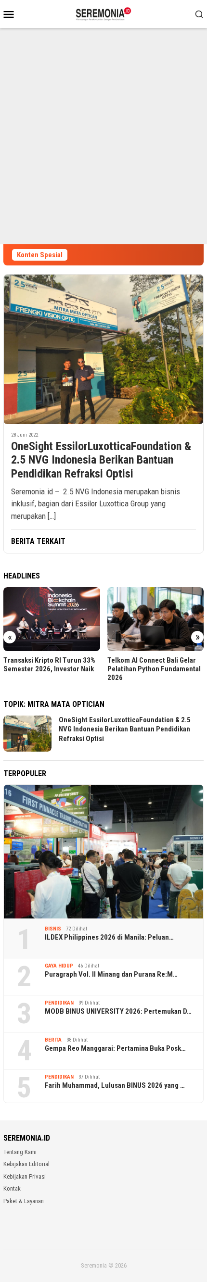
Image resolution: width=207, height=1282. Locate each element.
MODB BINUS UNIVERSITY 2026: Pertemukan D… (118, 1011)
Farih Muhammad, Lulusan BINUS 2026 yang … (115, 1085)
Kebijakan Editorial (26, 1164)
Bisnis (53, 929)
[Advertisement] (103, 136)
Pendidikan (59, 1003)
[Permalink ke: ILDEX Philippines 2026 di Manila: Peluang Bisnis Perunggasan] (103, 851)
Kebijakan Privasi (24, 1176)
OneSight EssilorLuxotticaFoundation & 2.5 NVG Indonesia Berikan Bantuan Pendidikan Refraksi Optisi (101, 460)
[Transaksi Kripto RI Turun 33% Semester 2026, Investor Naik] (51, 619)
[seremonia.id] (104, 13)
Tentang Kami (20, 1152)
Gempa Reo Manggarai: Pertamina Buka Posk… (115, 1048)
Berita (53, 1040)
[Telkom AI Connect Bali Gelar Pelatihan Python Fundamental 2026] (155, 619)
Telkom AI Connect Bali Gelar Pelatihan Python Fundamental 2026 (154, 669)
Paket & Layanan (23, 1201)
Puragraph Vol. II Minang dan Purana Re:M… (111, 974)
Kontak (12, 1188)
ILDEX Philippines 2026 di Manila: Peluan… (109, 937)
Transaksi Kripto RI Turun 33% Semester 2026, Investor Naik (49, 664)
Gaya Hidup (59, 966)
